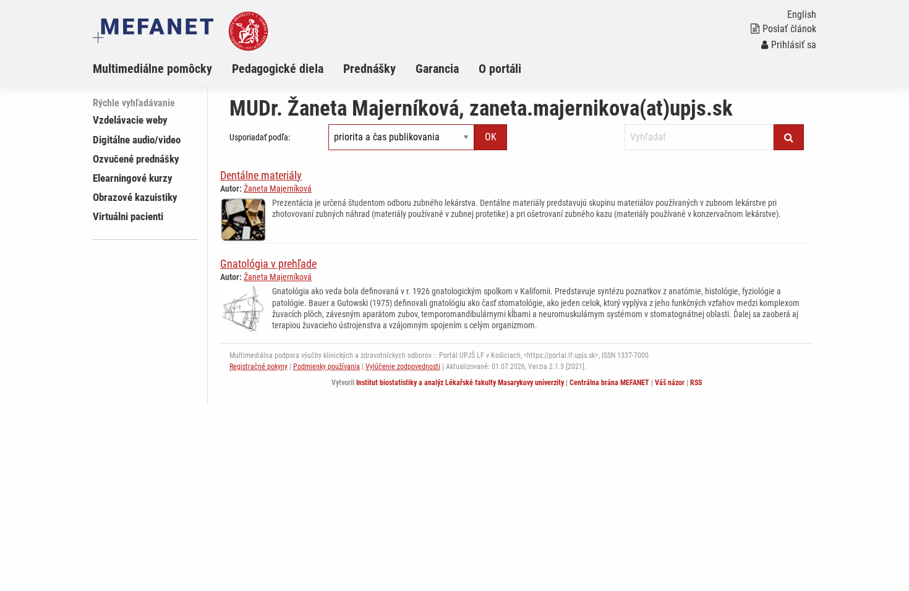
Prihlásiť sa (793, 45)
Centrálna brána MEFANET (609, 382)
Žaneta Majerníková (278, 188)
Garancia (437, 68)
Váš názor (670, 382)
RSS (696, 382)
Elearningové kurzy (133, 178)
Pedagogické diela (277, 68)
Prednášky (369, 68)
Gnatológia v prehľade (268, 263)
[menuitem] (162, 69)
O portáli (500, 68)
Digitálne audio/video (137, 140)
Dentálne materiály (261, 175)
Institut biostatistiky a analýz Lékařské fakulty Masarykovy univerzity (460, 382)
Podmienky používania (326, 366)
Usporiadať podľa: (259, 137)
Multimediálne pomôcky (152, 68)
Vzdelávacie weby (130, 120)
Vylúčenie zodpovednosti (402, 366)
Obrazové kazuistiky (135, 197)
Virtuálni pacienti (128, 216)
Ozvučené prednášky (136, 159)
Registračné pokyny (258, 366)
